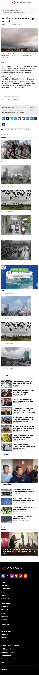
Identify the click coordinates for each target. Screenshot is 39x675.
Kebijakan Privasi (7, 649)
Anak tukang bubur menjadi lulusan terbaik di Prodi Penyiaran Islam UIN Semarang (24, 410)
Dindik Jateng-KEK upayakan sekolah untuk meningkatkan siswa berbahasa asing (23, 428)
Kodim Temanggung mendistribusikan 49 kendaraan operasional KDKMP (24, 446)
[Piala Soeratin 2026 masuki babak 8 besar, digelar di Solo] (6, 402)
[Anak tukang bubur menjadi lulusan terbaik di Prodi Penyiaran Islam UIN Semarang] (6, 411)
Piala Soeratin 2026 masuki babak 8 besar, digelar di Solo (17, 483)
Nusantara (5, 598)
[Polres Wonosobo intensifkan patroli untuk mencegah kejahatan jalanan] (6, 438)
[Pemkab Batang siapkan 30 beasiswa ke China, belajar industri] (6, 384)
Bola (3, 613)
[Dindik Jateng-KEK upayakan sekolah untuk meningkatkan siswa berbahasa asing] (6, 429)
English (4, 638)
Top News (5, 454)
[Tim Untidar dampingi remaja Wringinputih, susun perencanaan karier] (6, 393)
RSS (2, 662)
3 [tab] (19, 557)
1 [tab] (14, 557)
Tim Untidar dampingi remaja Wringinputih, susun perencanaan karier (23, 392)
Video (3, 595)
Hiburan (4, 620)
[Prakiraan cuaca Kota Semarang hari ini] (16, 149)
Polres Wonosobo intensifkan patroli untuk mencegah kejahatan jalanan (23, 437)
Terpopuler (5, 589)
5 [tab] (25, 557)
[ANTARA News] (21, 2)
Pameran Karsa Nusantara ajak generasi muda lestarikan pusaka (19, 550)
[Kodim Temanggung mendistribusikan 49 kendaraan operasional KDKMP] (6, 447)
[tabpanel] (19, 544)
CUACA (27, 130)
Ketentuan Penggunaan (10, 646)
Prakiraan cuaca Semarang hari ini (14, 12)
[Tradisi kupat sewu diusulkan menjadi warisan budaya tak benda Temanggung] (6, 420)
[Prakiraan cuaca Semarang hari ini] (19, 471)
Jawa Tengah (6, 603)
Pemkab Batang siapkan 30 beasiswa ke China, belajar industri (23, 383)
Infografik (4, 641)
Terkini (3, 582)
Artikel (3, 628)
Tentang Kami (6, 655)
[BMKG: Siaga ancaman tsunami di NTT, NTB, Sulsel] (19, 277)
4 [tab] (22, 557)
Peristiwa (14, 10)
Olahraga (4, 616)
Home (6, 10)
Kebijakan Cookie (7, 652)
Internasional (6, 631)
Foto (3, 527)
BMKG (7, 130)
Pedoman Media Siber (9, 659)
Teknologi (5, 624)
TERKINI (4, 375)
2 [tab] (17, 557)
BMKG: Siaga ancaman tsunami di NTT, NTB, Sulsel (18, 289)
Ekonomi (4, 610)
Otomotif (4, 634)
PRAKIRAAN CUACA (17, 130)
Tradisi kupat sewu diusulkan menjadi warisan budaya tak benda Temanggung (23, 419)
